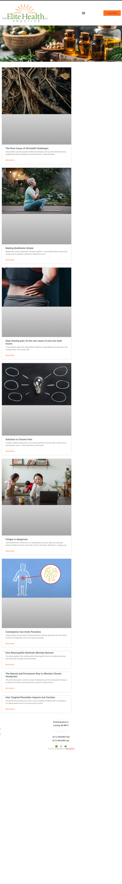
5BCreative (69, 749)
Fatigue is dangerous (16, 539)
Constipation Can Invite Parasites (23, 631)
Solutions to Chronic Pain (18, 439)
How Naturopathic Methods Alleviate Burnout (29, 652)
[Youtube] (65, 746)
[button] (83, 13)
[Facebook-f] (61, 746)
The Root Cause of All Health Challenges (26, 148)
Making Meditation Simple (19, 248)
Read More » (10, 160)
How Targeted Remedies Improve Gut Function (30, 697)
